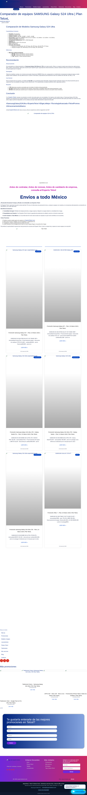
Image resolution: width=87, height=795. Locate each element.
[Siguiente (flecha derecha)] (84, 397)
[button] (1, 660)
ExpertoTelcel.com (14, 110)
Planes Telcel (54, 6)
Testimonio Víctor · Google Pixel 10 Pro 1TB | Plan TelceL (32, 9)
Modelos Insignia (37, 6)
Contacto (78, 6)
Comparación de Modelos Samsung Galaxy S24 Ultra (30, 27)
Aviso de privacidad (43, 790)
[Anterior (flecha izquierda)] (2, 397)
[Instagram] (11, 769)
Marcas (21, 6)
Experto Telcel (12, 97)
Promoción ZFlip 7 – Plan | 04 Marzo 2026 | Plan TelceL (63, 512)
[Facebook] (7, 769)
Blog (74, 6)
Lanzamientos (46, 6)
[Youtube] (9, 769)
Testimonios (61, 6)
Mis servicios (68, 6)
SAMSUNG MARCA (5, 21)
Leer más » (24, 347)
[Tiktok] (13, 769)
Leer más (10, 706)
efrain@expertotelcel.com (49, 787)
